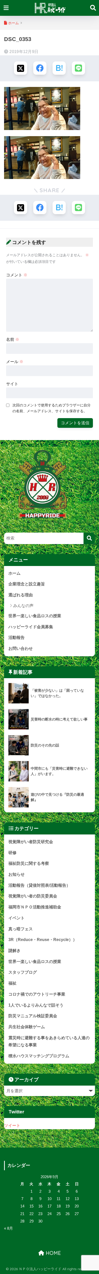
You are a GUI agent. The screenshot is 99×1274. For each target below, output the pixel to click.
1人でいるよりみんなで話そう (35, 1005)
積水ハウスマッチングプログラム (38, 1056)
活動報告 (16, 637)
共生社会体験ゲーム (26, 1027)
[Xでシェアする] (20, 68)
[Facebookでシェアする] (39, 68)
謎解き (14, 950)
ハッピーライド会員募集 (30, 627)
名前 (12, 339)
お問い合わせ (20, 648)
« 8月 (8, 1228)
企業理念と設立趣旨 (26, 584)
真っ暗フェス (20, 929)
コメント (16, 275)
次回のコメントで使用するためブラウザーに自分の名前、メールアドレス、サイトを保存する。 (51, 408)
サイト (12, 384)
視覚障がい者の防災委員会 (32, 896)
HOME (52, 1253)
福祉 (12, 983)
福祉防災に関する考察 (28, 863)
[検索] (89, 538)
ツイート (12, 1125)
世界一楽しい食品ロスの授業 (34, 616)
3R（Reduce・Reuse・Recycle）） (42, 939)
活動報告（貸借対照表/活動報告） (39, 885)
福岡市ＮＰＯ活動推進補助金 (34, 907)
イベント (16, 918)
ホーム (14, 573)
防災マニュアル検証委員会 (32, 1016)
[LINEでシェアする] (78, 68)
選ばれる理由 (20, 595)
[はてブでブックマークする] (59, 68)
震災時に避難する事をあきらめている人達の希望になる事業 (49, 1041)
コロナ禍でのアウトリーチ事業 (36, 994)
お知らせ (16, 874)
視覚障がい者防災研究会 (30, 842)
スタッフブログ (22, 972)
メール (14, 361)
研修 (12, 853)
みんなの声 (23, 605)
